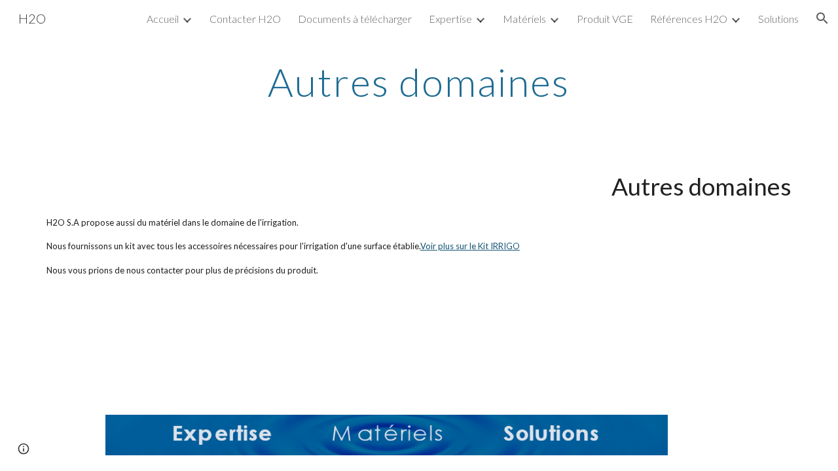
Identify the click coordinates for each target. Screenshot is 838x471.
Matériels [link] (524, 18)
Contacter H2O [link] (245, 18)
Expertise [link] (450, 18)
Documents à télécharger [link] (355, 18)
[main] (419, 82)
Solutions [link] (778, 18)
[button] (822, 18)
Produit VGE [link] (605, 18)
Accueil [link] (163, 18)
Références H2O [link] (688, 18)
